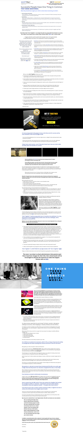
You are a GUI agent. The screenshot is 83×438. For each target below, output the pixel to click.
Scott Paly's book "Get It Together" (27, 33)
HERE (60, 248)
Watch (48, 3)
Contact (22, 4)
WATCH (50, 34)
